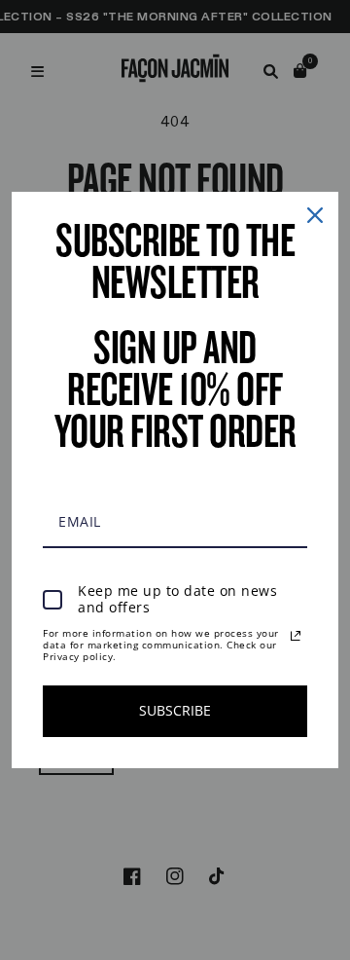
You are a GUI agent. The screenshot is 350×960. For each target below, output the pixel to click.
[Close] (315, 215)
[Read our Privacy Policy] (295, 635)
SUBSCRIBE (175, 710)
